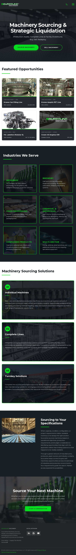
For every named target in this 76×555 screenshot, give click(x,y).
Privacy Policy (41, 550)
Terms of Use (5, 552)
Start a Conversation (38, 508)
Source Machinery (26, 47)
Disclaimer (13, 552)
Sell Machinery (51, 47)
